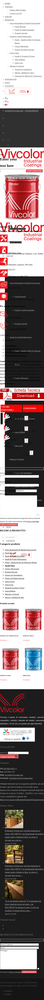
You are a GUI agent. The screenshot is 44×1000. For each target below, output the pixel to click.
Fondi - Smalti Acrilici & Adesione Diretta (21, 562)
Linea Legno (10, 582)
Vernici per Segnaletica (13, 575)
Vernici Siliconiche (12, 569)
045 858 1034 (9, 769)
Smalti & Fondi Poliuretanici (16, 559)
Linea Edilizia (10, 591)
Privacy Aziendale (32, 521)
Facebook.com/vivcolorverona (21, 778)
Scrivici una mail (15, 317)
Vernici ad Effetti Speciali (14, 578)
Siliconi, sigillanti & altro (14, 597)
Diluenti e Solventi (12, 594)
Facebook (8, 991)
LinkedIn (8, 994)
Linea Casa (9, 585)
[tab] (24, 345)
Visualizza (3, 640)
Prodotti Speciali (11, 572)
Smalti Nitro (9, 340)
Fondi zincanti (10, 553)
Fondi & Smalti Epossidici (15, 556)
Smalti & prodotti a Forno (14, 588)
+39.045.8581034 (31, 111)
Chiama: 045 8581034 (17, 329)
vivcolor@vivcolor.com (14, 111)
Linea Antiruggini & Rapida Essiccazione (20, 550)
